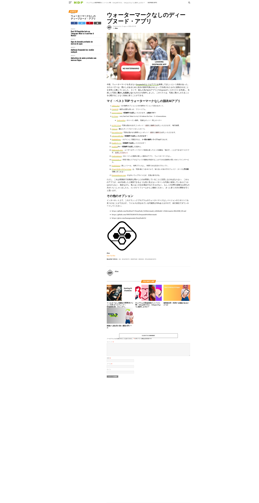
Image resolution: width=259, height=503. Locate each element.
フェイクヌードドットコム (121, 169)
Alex (116, 28)
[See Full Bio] (116, 256)
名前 (109, 358)
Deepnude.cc (116, 159)
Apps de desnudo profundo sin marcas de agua (82, 43)
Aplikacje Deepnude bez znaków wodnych (82, 51)
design (141, 259)
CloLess (114, 129)
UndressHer (121, 120)
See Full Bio (111, 256)
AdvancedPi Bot (117, 136)
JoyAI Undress (117, 113)
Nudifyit (115, 146)
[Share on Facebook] (74, 23)
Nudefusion (116, 165)
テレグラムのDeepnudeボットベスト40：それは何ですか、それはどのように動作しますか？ (115, 2)
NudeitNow (116, 139)
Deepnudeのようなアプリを (147, 84)
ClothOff (115, 109)
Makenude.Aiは (117, 150)
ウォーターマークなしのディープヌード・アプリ (83, 17)
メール (109, 363)
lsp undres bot (117, 132)
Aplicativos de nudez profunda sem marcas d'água (83, 59)
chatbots (126, 259)
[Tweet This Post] (81, 23)
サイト (109, 369)
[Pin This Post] (89, 23)
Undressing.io (117, 156)
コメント (110, 342)
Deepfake (134, 259)
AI (120, 259)
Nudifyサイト (117, 143)
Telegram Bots (151, 259)
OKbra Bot (115, 106)
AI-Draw (115, 116)
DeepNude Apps (152, 2)
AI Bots (73, 13)
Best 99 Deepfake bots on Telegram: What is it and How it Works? (82, 33)
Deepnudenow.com (119, 175)
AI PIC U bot (116, 125)
